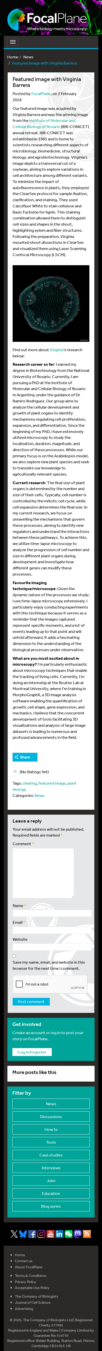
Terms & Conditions (30, 1275)
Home (12, 56)
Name (19, 905)
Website (20, 939)
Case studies (51, 1154)
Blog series (51, 1206)
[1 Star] (15, 771)
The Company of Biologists (36, 1296)
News (28, 56)
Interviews (51, 1167)
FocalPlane (41, 93)
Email (19, 922)
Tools (51, 1142)
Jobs (51, 1180)
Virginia (56, 349)
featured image (52, 783)
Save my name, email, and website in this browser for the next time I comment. (49, 965)
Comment (23, 843)
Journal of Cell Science (33, 1302)
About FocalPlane (28, 1267)
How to (51, 1129)
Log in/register (32, 1051)
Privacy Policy (25, 1281)
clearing (30, 783)
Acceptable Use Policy (32, 1287)
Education (51, 1193)
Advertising (24, 1308)
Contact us (23, 1260)
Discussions (51, 1116)
